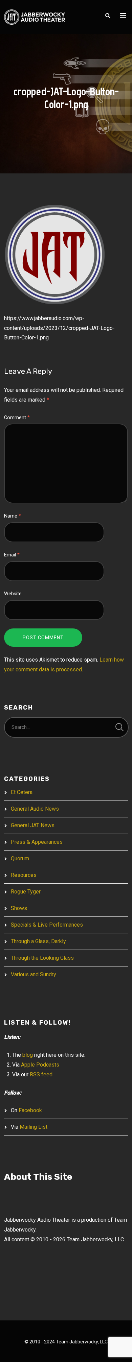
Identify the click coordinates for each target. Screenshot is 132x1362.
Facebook (30, 1110)
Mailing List (33, 1127)
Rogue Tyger (26, 891)
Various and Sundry (33, 974)
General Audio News (35, 809)
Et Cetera (21, 792)
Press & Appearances (37, 842)
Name (12, 516)
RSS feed (41, 1074)
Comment (17, 418)
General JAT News (32, 825)
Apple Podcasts (40, 1064)
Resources (24, 875)
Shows (19, 908)
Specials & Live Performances (47, 925)
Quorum (20, 858)
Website (13, 594)
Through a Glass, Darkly (38, 941)
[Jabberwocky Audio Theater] (34, 17)
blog (27, 1055)
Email (12, 555)
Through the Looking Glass (42, 958)
